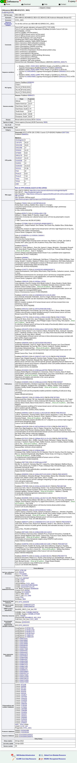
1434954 (24, 712)
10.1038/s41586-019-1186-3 (42, 544)
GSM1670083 (24, 682)
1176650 (24, 707)
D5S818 (18, 150)
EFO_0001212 (24, 625)
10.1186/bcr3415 (38, 397)
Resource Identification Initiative (8, 24)
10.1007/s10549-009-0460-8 (42, 343)
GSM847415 (23, 664)
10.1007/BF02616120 (38, 203)
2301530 (24, 721)
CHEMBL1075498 (33, 614)
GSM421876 (23, 654)
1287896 (24, 709)
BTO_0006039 (24, 602)
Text (3, 12)
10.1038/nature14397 (40, 462)
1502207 (24, 714)
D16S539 (19, 160)
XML (6, 12)
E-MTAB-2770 (29, 631)
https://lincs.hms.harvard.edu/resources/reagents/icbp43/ (48, 190)
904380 (23, 690)
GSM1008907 (24, 671)
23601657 (25, 397)
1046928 (24, 700)
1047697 (24, 702)
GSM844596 (23, 658)
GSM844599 (23, 663)
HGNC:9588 (35, 69)
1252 (21, 597)
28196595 (25, 498)
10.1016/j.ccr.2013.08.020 (41, 413)
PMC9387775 (62, 556)
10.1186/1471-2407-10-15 (41, 356)
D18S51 (18, 163)
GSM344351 (23, 651)
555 (35, 609)
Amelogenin (20, 140)
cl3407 (22, 580)
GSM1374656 (24, 680)
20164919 (25, 370)
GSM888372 (23, 670)
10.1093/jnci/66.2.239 (39, 213)
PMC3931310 (61, 413)
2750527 (24, 723)
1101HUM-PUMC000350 (29, 585)
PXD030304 (25, 732)
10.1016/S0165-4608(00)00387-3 (44, 269)
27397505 (25, 486)
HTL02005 (23, 574)
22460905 (25, 382)
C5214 (38, 119)
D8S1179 (19, 155)
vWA (17, 184)
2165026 (24, 719)
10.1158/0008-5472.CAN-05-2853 (44, 295)
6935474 (25, 213)
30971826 (25, 532)
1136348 (24, 705)
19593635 (58, 68)
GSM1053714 (24, 673)
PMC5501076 (62, 498)
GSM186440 (23, 645)
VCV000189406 (30, 71)
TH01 (17, 179)
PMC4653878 (62, 474)
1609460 (24, 717)
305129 (21, 572)
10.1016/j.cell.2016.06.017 (41, 486)
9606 (45, 122)
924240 (27, 590)
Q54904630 (26, 622)
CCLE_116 (24, 726)
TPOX (18, 181)
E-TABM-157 (29, 635)
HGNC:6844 (35, 66)
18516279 (25, 329)
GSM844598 (23, 661)
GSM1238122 (24, 678)
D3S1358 (19, 148)
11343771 (25, 269)
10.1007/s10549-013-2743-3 (42, 426)
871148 (23, 684)
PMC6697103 (62, 544)
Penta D (18, 173)
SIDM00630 (34, 588)
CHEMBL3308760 (32, 612)
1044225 (24, 698)
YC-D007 (25, 575)
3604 (24, 599)
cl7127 (22, 582)
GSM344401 (23, 652)
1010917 (24, 695)
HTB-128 (23, 570)
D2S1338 (19, 145)
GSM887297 (23, 668)
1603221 (24, 716)
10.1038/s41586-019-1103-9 (42, 532)
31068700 (25, 544)
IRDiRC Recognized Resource (55, 759)
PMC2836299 (61, 356)
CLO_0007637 (24, 578)
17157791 (25, 317)
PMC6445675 (66, 522)
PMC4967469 (61, 486)
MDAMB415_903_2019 (33, 617)
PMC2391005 (64, 329)
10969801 (25, 257)
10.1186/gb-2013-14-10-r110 (42, 438)
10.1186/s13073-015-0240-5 (42, 474)
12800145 (25, 281)
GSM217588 (23, 649)
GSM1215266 (24, 677)
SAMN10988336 (29, 606)
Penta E (18, 176)
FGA (17, 171)
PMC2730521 (61, 317)
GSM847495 (23, 666)
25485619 (25, 450)
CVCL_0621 (30, 583)
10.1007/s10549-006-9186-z (42, 309)
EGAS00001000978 (26, 736)
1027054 (24, 697)
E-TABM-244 (29, 637)
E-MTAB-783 (29, 628)
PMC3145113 (58, 370)
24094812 (25, 413)
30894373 (31, 95)
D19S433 (19, 166)
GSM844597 (23, 659)
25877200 (65, 132)
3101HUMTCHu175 (27, 587)
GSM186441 (23, 647)
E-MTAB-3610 (29, 633)
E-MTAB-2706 (29, 630)
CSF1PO (19, 142)
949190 (23, 693)
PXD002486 (25, 730)
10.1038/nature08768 (40, 370)
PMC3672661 (55, 397)
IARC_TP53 (19, 724)
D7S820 (18, 153)
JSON (11, 12)
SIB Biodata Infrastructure (25, 755)
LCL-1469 (27, 595)
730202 (24, 203)
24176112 (25, 438)
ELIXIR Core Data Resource (26, 759)
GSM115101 (23, 638)
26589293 (30, 82)
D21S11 (18, 168)
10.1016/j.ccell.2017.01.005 (42, 498)
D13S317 (19, 158)
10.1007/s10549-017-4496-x (42, 510)
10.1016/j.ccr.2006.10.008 (41, 317)
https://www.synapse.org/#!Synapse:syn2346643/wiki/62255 (35, 199)
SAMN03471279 (29, 605)
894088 (23, 686)
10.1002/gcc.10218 (39, 281)
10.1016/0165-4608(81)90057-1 (42, 223)
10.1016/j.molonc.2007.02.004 (43, 329)
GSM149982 (23, 640)
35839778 (25, 556)
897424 (23, 688)
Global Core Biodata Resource (55, 755)
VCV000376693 (30, 76)
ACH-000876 (26, 592)
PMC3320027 (58, 382)
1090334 (24, 703)
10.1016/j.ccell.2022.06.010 (42, 556)
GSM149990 (23, 642)
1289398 (24, 710)
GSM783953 (23, 656)
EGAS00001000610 (26, 735)
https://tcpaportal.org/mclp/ (33, 192)
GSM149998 (23, 644)
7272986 (25, 223)
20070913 (25, 356)
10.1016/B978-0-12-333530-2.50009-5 (31, 235)
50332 (27, 594)
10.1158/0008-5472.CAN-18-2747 (44, 522)
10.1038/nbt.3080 (38, 450)
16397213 (25, 295)
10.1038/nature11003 (40, 382)
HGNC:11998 (35, 75)
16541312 (62, 76)
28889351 (25, 134)
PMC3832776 (62, 426)
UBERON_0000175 (60, 62)
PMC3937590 (62, 438)
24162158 (25, 426)
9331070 (45, 68)
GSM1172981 (23, 675)
